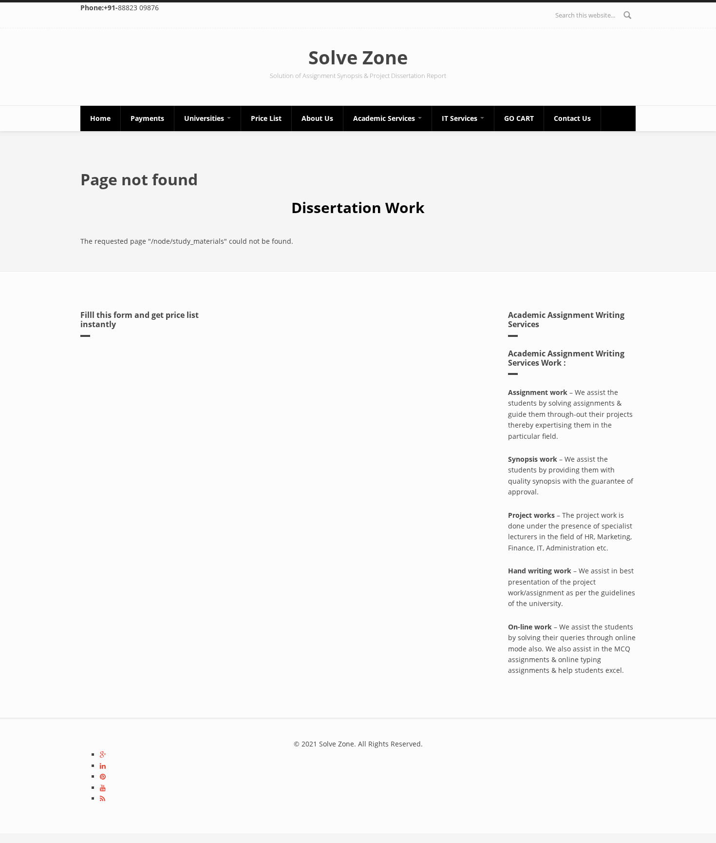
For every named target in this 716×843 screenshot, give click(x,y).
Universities (205, 118)
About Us (317, 118)
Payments (147, 118)
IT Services (460, 118)
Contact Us (572, 118)
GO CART (519, 118)
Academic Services (385, 118)
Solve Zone (358, 57)
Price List (266, 118)
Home (100, 118)
